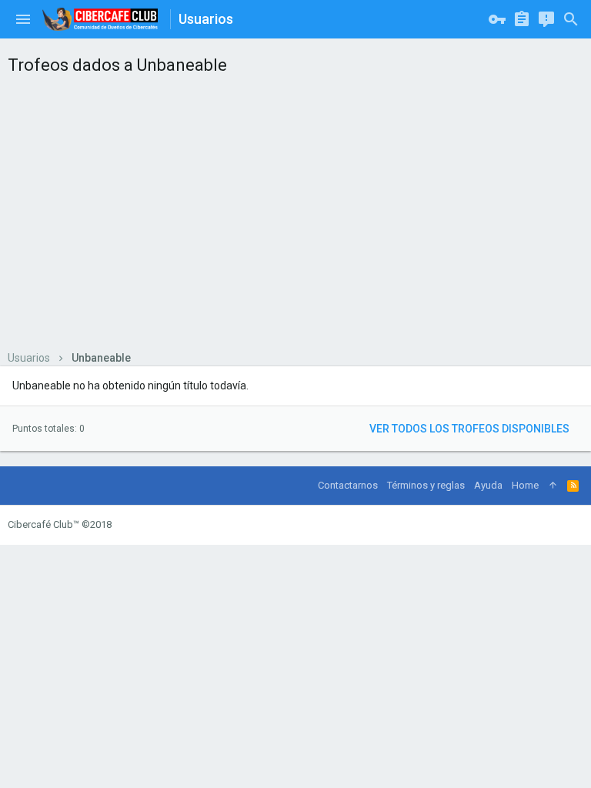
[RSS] (573, 485)
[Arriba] (553, 485)
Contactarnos (348, 485)
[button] (23, 19)
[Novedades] (546, 19)
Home (525, 485)
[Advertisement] (295, 212)
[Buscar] (571, 19)
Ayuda (488, 485)
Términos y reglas (426, 485)
